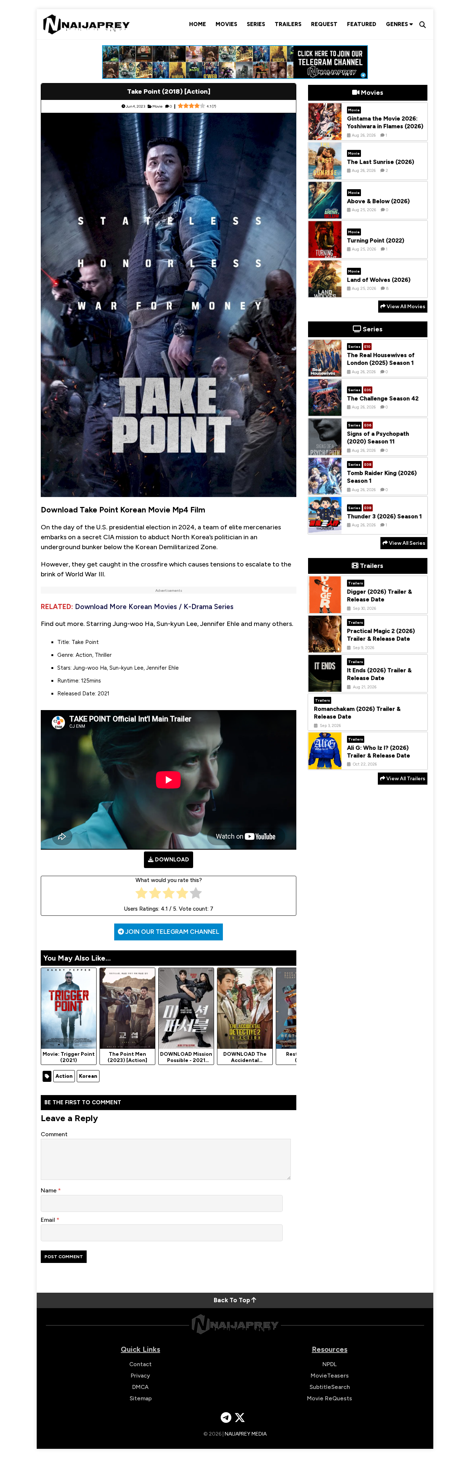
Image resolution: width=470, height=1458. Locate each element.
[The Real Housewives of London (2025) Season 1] (324, 371)
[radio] (141, 895)
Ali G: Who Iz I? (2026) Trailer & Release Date (378, 751)
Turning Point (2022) (375, 240)
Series (256, 24)
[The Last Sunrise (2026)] (324, 173)
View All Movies (405, 306)
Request (324, 24)
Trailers (288, 24)
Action (64, 1076)
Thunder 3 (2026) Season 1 (384, 515)
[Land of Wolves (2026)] (324, 291)
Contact (140, 1364)
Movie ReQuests (329, 1398)
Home (197, 24)
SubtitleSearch (330, 1386)
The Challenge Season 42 (383, 398)
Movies (226, 24)
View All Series (406, 543)
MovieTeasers (330, 1375)
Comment (54, 1134)
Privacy (140, 1375)
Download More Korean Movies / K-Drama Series (154, 606)
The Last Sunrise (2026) (380, 161)
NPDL (329, 1364)
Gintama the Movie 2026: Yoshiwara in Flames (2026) (385, 122)
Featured (361, 24)
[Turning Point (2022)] (324, 252)
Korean (88, 1076)
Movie (157, 106)
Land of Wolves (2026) (379, 279)
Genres (397, 24)
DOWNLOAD (172, 859)
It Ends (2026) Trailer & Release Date (379, 674)
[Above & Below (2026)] (324, 213)
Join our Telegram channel (171, 931)
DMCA (140, 1386)
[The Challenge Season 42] (324, 410)
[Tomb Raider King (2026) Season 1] (324, 489)
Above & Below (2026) (378, 200)
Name (49, 1190)
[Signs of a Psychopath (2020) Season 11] (324, 449)
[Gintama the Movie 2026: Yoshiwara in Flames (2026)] (324, 134)
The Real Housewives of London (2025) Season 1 (381, 359)
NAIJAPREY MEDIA (246, 1434)
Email (49, 1219)
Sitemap (141, 1398)
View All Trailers (405, 778)
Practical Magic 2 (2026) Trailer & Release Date (381, 634)
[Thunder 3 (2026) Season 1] (324, 528)
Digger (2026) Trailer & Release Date (379, 595)
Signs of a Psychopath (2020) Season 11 (378, 437)
